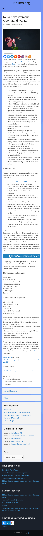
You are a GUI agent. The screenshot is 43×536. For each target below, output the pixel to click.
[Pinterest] (19, 56)
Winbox (4, 505)
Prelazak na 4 (14, 182)
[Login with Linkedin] (8, 523)
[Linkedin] (12, 56)
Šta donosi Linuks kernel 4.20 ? (21, 444)
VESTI (7, 376)
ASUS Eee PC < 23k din (10, 503)
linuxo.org (21, 3)
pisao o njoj (15, 64)
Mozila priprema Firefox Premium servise (19, 382)
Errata (36, 351)
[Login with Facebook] (4, 523)
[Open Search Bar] (39, 8)
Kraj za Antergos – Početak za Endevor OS (16, 475)
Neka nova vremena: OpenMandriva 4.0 (17, 412)
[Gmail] (26, 56)
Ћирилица (13, 391)
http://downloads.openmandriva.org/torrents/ (17, 371)
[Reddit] (15, 56)
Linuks (18, 379)
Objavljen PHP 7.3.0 (17, 441)
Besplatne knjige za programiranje (13, 478)
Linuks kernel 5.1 (16, 433)
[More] (29, 56)
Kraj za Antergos (9, 421)
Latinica (6, 391)
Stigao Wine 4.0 (16, 438)
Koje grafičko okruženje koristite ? (13, 500)
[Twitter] (8, 56)
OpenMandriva (10, 379)
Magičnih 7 (9, 384)
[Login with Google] (12, 523)
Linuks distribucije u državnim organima (15, 473)
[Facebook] (4, 56)
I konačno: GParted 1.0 (11, 418)
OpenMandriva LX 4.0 (24, 62)
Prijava (6, 398)
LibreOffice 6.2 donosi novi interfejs (22, 436)
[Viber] (22, 56)
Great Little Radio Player (10, 470)
